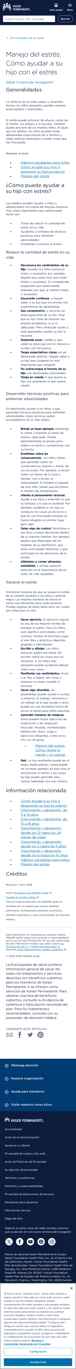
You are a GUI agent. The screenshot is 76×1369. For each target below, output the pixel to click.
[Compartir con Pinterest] (40, 1034)
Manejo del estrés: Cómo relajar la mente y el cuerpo (50, 750)
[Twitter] (8, 1241)
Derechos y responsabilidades (24, 1186)
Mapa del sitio (14, 1218)
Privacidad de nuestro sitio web (25, 1153)
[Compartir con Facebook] (20, 1034)
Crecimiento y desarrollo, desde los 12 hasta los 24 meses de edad (41, 832)
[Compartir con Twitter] (30, 1034)
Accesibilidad (13, 1129)
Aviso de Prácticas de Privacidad (25, 1161)
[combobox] (29, 18)
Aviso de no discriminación (22, 1137)
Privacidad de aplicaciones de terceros (29, 1194)
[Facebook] (19, 1241)
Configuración (38, 1351)
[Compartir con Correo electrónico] (9, 1034)
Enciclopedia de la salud (25, 38)
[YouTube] (30, 1241)
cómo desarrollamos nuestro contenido (40, 949)
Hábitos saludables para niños (45, 163)
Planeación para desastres (21, 1202)
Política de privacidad (44, 946)
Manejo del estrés (35, 176)
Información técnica (17, 1210)
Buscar (65, 18)
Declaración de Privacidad (34, 1344)
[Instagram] (51, 1241)
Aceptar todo (38, 1362)
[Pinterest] (40, 1241)
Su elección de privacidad (21, 1169)
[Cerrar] (72, 1288)
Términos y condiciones (20, 1177)
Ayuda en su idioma (17, 1145)
